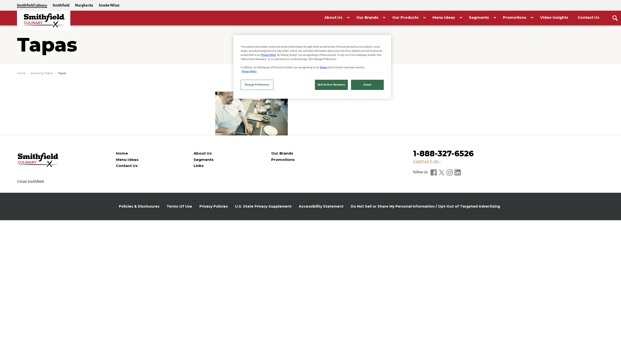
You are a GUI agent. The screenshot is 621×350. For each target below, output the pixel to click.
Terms (323, 67)
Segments (204, 159)
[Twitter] (442, 172)
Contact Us (127, 165)
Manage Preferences (257, 84)
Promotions (283, 159)
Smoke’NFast (109, 5)
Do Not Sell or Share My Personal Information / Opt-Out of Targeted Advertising (425, 206)
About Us (203, 153)
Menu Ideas (127, 159)
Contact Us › (427, 161)
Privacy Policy (268, 55)
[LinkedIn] (458, 172)
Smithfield (61, 5)
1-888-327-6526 (443, 153)
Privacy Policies (213, 206)
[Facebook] (434, 172)
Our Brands (282, 153)
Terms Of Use (179, 206)
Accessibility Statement (321, 206)
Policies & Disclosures (139, 206)
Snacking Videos (41, 73)
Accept (367, 84)
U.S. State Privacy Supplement (263, 206)
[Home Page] (43, 20)
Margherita (84, 5)
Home (21, 73)
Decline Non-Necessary (331, 84)
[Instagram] (450, 172)
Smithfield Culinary (32, 5)
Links (199, 165)
